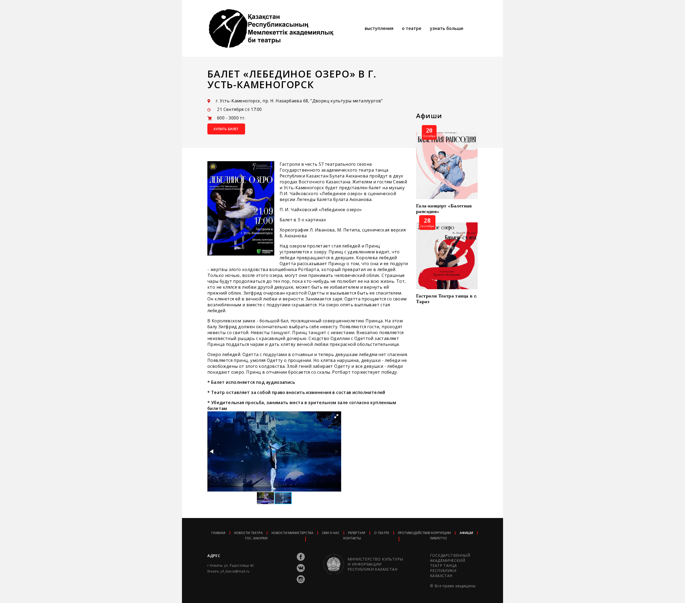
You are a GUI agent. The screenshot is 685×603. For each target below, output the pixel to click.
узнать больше (446, 28)
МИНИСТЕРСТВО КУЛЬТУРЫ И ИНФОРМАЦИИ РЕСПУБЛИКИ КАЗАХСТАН (375, 564)
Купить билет (226, 129)
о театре (411, 28)
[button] (336, 416)
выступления (379, 28)
